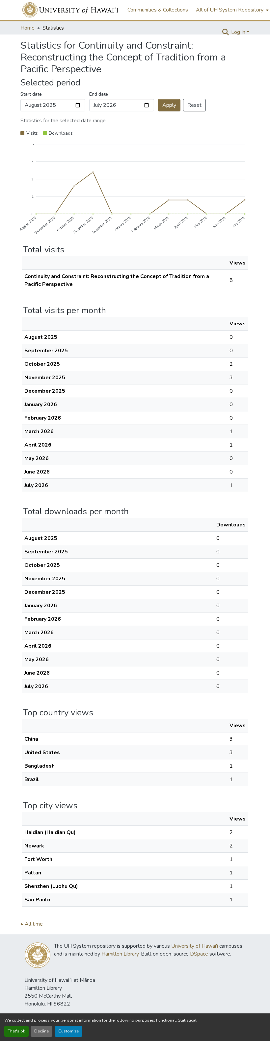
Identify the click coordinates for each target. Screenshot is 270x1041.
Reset (194, 105)
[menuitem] (232, 10)
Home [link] (27, 28)
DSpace (199, 954)
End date (98, 94)
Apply (169, 105)
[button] (70, 10)
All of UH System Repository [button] (229, 9)
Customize (68, 1031)
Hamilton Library (120, 954)
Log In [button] (239, 32)
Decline (41, 1031)
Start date (31, 94)
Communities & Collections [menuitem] (157, 9)
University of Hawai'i (194, 946)
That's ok (16, 1031)
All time (32, 924)
